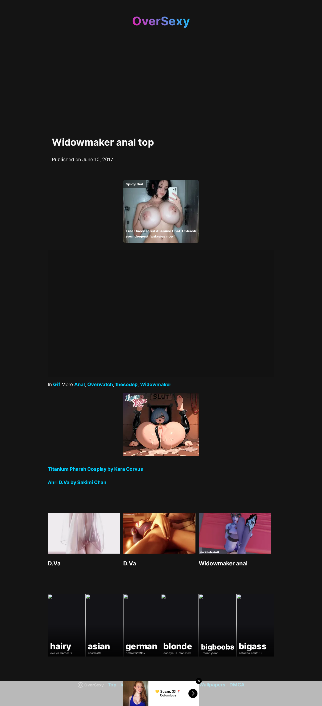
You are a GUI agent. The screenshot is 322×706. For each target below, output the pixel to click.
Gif (56, 384)
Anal (79, 384)
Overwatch (100, 384)
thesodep (126, 384)
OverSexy (161, 21)
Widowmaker (155, 384)
